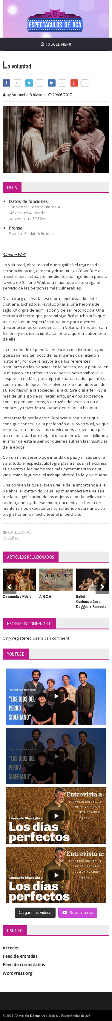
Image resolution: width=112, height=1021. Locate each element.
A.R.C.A (45, 596)
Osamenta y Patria (17, 596)
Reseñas (11, 538)
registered (22, 638)
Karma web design (44, 1015)
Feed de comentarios (24, 964)
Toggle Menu (58, 44)
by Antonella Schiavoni (25, 94)
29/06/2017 (61, 94)
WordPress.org (17, 973)
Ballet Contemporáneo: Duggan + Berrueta (91, 601)
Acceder (11, 948)
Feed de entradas (20, 956)
